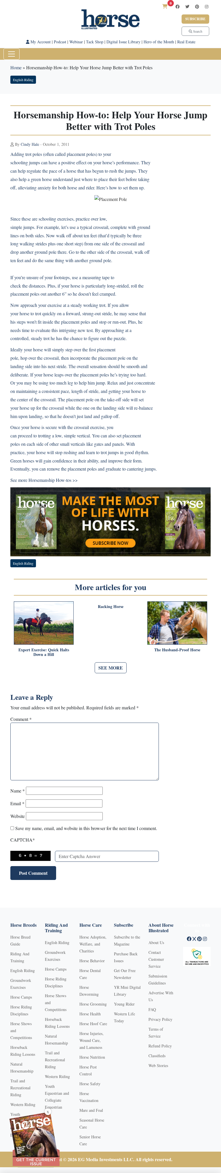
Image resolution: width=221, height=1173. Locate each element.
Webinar (76, 41)
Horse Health (90, 1014)
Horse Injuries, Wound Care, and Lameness (91, 1040)
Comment (21, 719)
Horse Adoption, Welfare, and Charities (92, 944)
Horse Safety (89, 1083)
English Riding (23, 79)
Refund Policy (160, 1046)
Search (197, 31)
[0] (164, 6)
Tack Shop (94, 41)
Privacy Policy (160, 1019)
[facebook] (178, 6)
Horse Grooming (93, 1004)
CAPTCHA (22, 840)
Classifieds (156, 1055)
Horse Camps (21, 997)
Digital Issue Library (123, 41)
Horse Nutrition (92, 1057)
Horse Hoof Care (93, 1023)
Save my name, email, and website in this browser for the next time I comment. (86, 828)
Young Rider (124, 1004)
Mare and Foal (91, 1110)
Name (17, 791)
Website (17, 816)
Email (17, 803)
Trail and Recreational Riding (20, 1087)
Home (16, 67)
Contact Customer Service (156, 959)
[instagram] (206, 6)
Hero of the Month (159, 41)
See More (110, 667)
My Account (40, 41)
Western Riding (22, 1104)
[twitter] (187, 6)
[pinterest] (197, 6)
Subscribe (195, 18)
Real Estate (186, 41)
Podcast (60, 41)
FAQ (152, 1009)
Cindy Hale (30, 144)
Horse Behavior (92, 960)
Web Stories (158, 1065)
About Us (156, 942)
